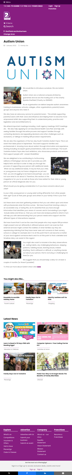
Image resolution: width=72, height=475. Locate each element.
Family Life (24, 46)
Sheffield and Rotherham (16, 31)
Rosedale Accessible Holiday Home (11, 298)
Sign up (32, 469)
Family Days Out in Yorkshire (33, 298)
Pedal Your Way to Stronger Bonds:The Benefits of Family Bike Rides (52, 375)
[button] (7, 2)
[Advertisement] (36, 406)
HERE (39, 267)
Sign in (39, 469)
